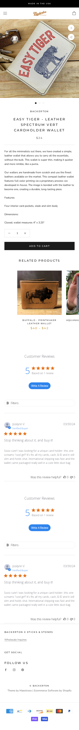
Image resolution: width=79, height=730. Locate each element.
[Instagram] (14, 669)
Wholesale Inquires (15, 639)
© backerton (39, 685)
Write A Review (39, 386)
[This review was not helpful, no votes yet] (71, 477)
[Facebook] (5, 669)
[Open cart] (74, 13)
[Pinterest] (22, 669)
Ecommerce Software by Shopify (52, 690)
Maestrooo (25, 690)
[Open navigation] (5, 13)
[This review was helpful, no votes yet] (64, 477)
